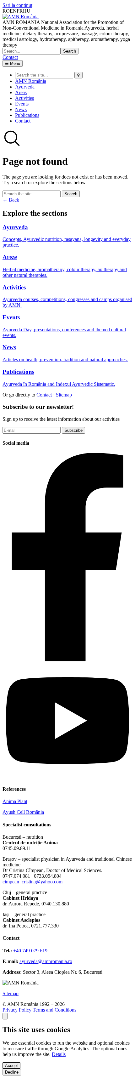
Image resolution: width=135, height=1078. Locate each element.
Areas (21, 92)
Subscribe (73, 430)
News (21, 109)
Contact (10, 57)
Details (59, 1054)
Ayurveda (25, 86)
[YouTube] (67, 776)
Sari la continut (17, 5)
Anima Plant (15, 801)
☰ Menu (12, 63)
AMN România (30, 81)
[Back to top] (5, 1016)
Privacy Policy (17, 1009)
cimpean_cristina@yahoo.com (32, 881)
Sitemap (64, 394)
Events (22, 103)
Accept (11, 1065)
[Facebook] (67, 659)
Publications (27, 115)
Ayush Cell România (23, 812)
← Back (11, 199)
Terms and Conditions (54, 1009)
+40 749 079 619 (30, 950)
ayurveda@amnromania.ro (45, 961)
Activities (24, 98)
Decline (12, 1072)
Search (69, 51)
